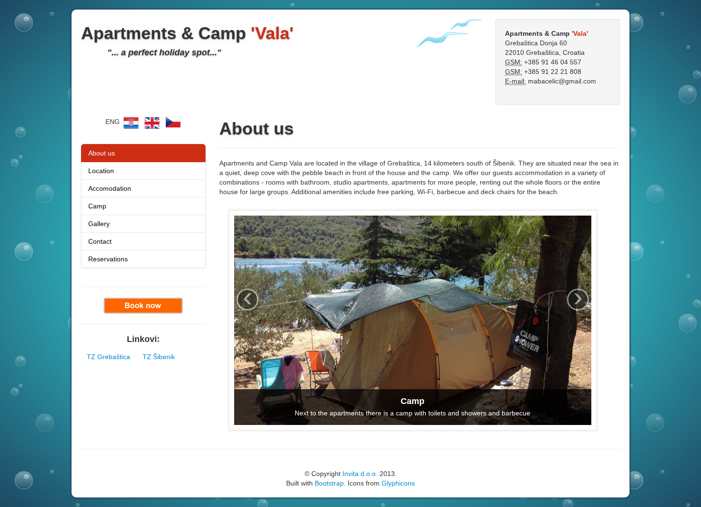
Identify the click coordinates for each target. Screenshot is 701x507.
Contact (100, 241)
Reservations (108, 259)
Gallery (99, 224)
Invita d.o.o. (360, 473)
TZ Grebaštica (108, 357)
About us (101, 153)
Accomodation (109, 188)
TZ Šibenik (159, 357)
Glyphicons (398, 483)
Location (101, 171)
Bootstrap (329, 483)
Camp (97, 206)
